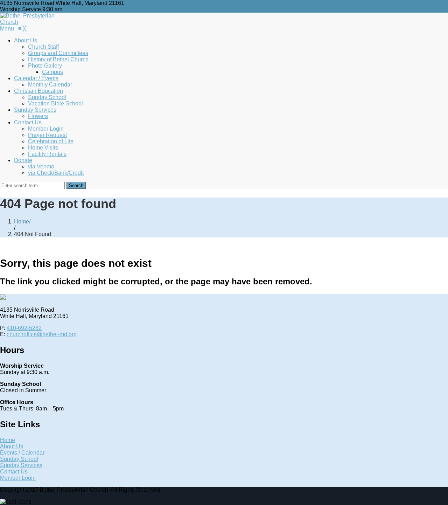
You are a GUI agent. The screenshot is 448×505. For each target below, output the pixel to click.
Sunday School (19, 459)
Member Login (18, 478)
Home (21, 221)
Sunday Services (21, 465)
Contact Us (14, 472)
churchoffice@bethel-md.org (42, 334)
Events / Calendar (22, 453)
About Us (11, 446)
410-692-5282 (24, 328)
